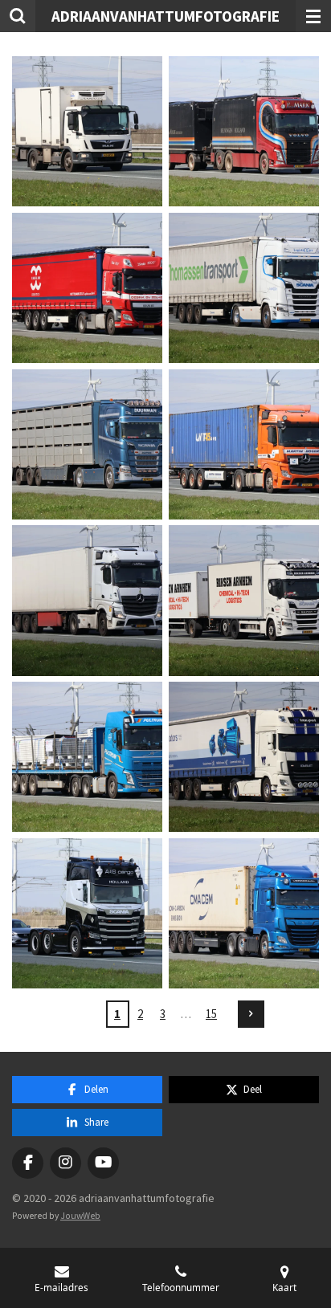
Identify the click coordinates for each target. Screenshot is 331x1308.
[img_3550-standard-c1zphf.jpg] (87, 288)
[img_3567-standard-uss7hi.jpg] (87, 756)
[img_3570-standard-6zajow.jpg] (244, 756)
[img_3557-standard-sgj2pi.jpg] (87, 444)
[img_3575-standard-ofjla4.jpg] (244, 913)
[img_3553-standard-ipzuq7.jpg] (244, 288)
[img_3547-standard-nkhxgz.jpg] (244, 131)
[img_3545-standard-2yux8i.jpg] (87, 131)
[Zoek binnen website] (17, 16)
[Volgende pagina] (251, 1014)
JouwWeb (80, 1215)
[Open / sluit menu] (313, 16)
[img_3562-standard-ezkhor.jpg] (87, 601)
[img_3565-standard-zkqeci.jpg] (244, 601)
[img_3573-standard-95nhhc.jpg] (87, 913)
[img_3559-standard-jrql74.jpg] (244, 444)
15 (211, 1013)
